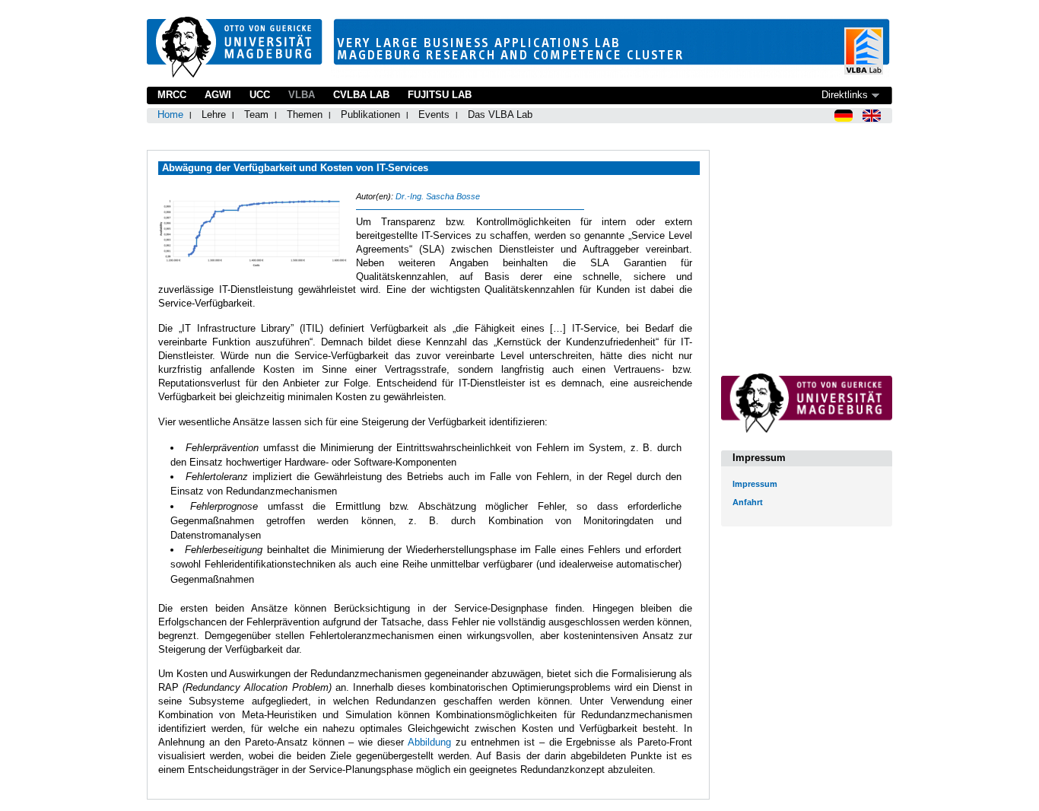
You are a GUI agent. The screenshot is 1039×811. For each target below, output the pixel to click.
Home (170, 114)
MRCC (171, 94)
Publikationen (370, 114)
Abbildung (429, 742)
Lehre (214, 114)
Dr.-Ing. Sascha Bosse (438, 196)
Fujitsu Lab (440, 94)
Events (434, 114)
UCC (259, 94)
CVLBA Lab (361, 94)
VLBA (301, 94)
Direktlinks (844, 94)
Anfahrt (747, 502)
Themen (305, 114)
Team (256, 114)
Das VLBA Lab (500, 114)
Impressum (754, 483)
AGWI (218, 94)
